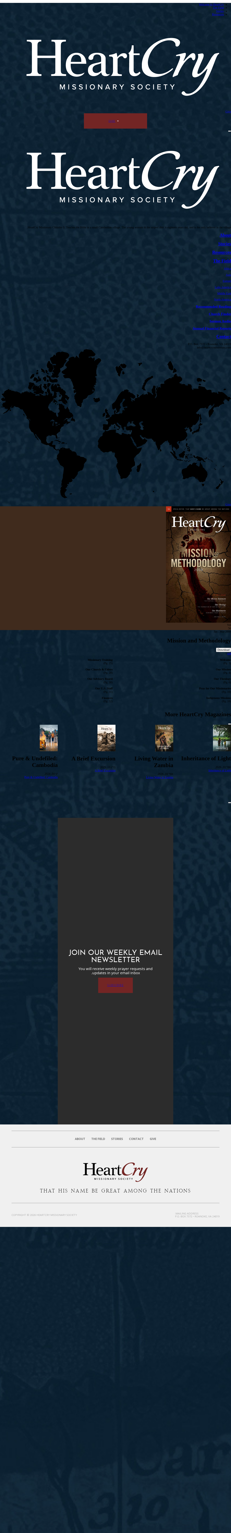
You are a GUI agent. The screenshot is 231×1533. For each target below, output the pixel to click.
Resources (218, 14)
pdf (229, 653)
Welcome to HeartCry (211, 4)
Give (228, 111)
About (80, 1139)
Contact (136, 1139)
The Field (218, 7)
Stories (220, 11)
